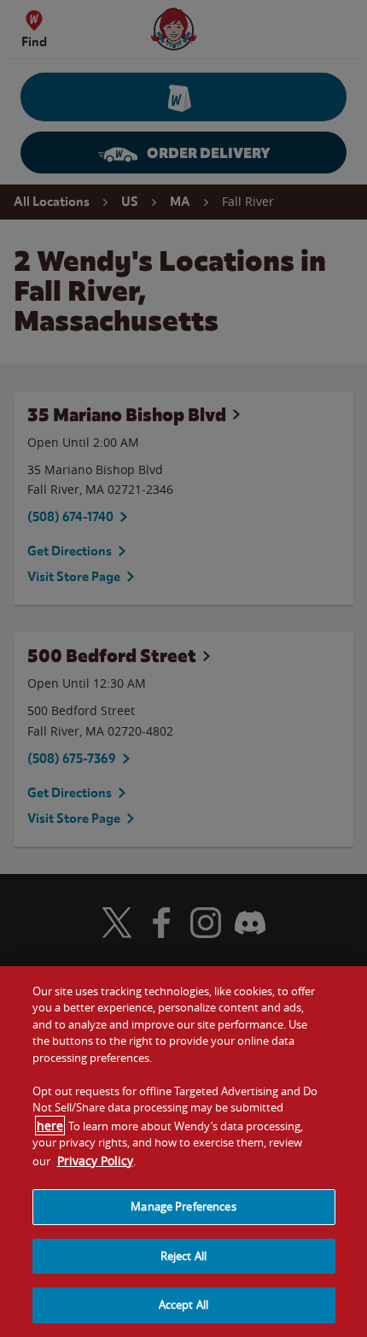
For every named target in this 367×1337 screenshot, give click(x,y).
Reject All (183, 1256)
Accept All (183, 1304)
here (50, 1125)
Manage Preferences (183, 1206)
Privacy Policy (95, 1160)
